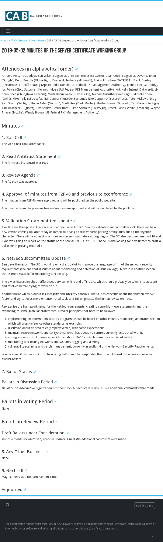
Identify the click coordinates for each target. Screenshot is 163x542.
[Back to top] (153, 536)
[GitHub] (7, 504)
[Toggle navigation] (8, 31)
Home (4, 40)
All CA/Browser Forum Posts (27, 40)
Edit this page (144, 505)
